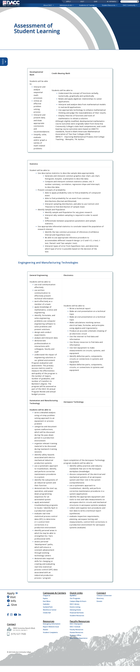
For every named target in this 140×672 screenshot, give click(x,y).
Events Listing (75, 607)
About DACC (47, 5)
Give (14, 605)
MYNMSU (112, 1)
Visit (13, 597)
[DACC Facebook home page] (8, 614)
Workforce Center (49, 610)
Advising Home (75, 610)
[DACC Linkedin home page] (19, 614)
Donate (99, 601)
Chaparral (46, 595)
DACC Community (129, 5)
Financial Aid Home (77, 613)
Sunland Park (48, 607)
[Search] (138, 1)
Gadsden (46, 604)
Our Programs (75, 598)
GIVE (95, 1)
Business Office (75, 635)
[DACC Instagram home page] (11, 614)
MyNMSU (73, 595)
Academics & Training (86, 5)
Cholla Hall (47, 613)
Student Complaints (50, 632)
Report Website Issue (51, 627)
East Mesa (46, 601)
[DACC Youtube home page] (15, 614)
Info (13, 601)
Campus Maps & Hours (78, 601)
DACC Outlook (75, 627)
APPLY (68, 1)
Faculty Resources (76, 630)
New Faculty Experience (78, 638)
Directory (100, 598)
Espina (45, 598)
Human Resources (76, 632)
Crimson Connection (104, 595)
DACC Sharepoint (76, 624)
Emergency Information (51, 624)
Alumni (45, 630)
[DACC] (11, 3)
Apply (11, 593)
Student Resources (108, 5)
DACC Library (74, 604)
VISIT (82, 1)
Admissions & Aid (66, 5)
